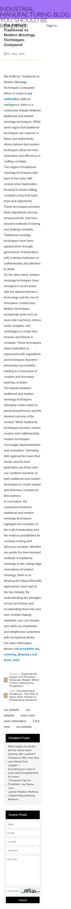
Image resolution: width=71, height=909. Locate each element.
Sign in (51, 26)
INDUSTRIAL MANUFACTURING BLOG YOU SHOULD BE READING (34, 17)
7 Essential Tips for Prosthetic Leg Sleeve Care (21, 784)
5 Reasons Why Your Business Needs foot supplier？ (23, 761)
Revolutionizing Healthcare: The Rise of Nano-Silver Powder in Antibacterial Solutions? (23, 695)
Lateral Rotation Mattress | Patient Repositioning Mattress (23, 795)
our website (11, 709)
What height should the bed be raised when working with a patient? (22, 750)
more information (15, 721)
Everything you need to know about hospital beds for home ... (23, 773)
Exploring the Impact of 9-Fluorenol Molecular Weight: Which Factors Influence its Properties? (24, 679)
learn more (28, 715)
